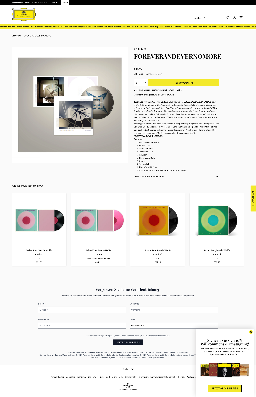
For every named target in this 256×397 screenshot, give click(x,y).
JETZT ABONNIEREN (128, 342)
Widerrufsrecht (100, 377)
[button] (176, 176)
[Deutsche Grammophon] (24, 14)
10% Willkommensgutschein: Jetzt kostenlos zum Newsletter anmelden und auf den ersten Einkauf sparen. (117, 26)
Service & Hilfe (84, 377)
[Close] (251, 332)
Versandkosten (155, 74)
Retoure (113, 377)
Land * (133, 319)
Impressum (143, 377)
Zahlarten (70, 377)
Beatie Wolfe (45, 250)
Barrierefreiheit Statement (162, 377)
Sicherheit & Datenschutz (101, 355)
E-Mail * (42, 303)
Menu (197, 17)
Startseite (16, 35)
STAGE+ (55, 2)
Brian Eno (140, 48)
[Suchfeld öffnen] (227, 17)
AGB (121, 377)
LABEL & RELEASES (40, 2)
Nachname (43, 319)
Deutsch (126, 369)
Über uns (181, 377)
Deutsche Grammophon (134, 336)
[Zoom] (70, 105)
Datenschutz (130, 377)
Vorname (134, 303)
